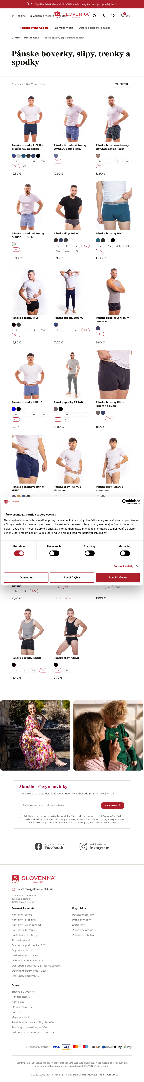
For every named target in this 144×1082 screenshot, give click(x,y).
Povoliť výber (72, 577)
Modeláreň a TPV (22, 1007)
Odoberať (112, 805)
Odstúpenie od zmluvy (25, 975)
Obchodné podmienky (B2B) (29, 970)
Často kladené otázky (25, 935)
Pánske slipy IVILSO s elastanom (109, 488)
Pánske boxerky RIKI (109, 233)
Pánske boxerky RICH (25, 317)
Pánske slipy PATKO (66, 233)
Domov (16, 37)
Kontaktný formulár (24, 930)
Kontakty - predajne (24, 919)
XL (34, 161)
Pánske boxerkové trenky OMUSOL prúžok (28, 235)
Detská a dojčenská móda (94, 27)
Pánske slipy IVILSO (66, 657)
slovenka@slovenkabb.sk (35, 889)
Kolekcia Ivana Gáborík (34, 27)
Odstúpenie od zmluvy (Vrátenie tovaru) (36, 965)
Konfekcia (18, 1001)
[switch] (54, 553)
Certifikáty (78, 924)
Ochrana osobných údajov (28, 960)
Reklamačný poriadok (25, 955)
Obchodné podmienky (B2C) (29, 945)
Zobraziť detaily (123, 566)
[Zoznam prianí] (112, 15)
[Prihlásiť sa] (103, 15)
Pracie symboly (81, 919)
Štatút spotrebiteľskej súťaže (29, 1027)
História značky (21, 996)
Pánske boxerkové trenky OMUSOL (112, 319)
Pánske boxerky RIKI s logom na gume (110, 404)
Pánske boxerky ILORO (26, 657)
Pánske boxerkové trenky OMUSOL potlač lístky (70, 147)
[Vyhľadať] (94, 15)
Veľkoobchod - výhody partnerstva (33, 1032)
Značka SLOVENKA (23, 991)
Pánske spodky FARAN (68, 402)
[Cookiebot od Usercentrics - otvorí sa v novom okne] (124, 501)
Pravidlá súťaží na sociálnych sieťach (34, 1022)
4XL (25, 166)
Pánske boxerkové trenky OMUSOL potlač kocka (112, 147)
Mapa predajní (20, 1017)
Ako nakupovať (21, 940)
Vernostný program (84, 930)
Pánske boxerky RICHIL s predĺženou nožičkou (27, 147)
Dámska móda (64, 27)
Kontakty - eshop (22, 914)
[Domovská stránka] (72, 14)
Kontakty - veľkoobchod (26, 924)
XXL (43, 161)
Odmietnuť (26, 577)
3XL (16, 166)
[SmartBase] (110, 1074)
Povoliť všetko (118, 577)
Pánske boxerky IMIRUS (27, 402)
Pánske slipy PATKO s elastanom (67, 488)
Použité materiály (83, 914)
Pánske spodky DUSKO (68, 317)
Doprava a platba (22, 950)
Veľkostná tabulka (83, 935)
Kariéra (16, 1012)
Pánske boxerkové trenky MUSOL (28, 488)
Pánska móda (31, 37)
